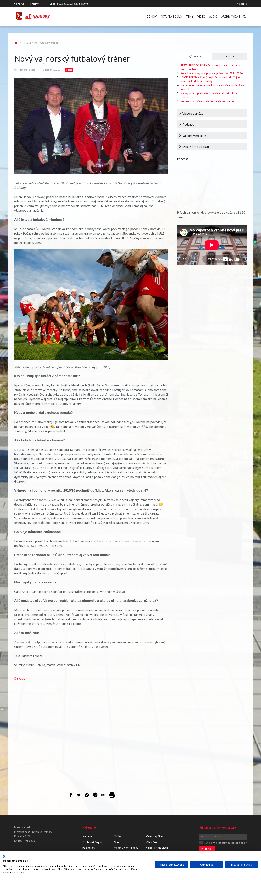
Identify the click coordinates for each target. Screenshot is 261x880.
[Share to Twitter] (79, 795)
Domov (152, 16)
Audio (213, 16)
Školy (117, 836)
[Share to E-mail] (103, 795)
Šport (69, 69)
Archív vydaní (231, 16)
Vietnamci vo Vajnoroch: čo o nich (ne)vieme (207, 101)
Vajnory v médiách (194, 136)
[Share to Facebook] (70, 795)
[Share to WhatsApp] (87, 795)
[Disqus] (91, 733)
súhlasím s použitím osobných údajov (225, 842)
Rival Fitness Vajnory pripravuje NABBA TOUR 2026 (212, 73)
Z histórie (151, 842)
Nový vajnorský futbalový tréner (40, 42)
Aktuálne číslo (171, 16)
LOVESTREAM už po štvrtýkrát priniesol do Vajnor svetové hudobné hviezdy (211, 79)
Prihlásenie (240, 3)
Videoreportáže (192, 113)
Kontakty (34, 3)
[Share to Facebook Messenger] (95, 795)
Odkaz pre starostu (195, 146)
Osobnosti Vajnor (92, 842)
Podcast (188, 124)
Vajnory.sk (19, 3)
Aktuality (87, 836)
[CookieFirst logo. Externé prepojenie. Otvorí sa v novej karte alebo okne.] (4, 856)
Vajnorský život (155, 836)
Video (201, 16)
